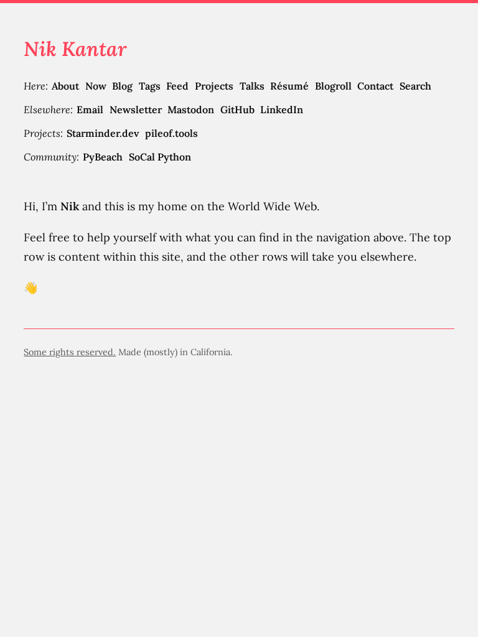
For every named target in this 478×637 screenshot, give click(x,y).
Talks (252, 86)
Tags (150, 86)
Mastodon (190, 109)
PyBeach (103, 157)
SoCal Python (160, 157)
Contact (375, 86)
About (65, 86)
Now (95, 86)
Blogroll (333, 86)
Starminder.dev (103, 133)
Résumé (289, 86)
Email (90, 109)
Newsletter (136, 109)
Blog (122, 86)
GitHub (237, 109)
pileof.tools (171, 133)
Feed (177, 86)
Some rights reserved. (70, 352)
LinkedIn (281, 109)
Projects (214, 86)
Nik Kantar (75, 49)
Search (415, 86)
